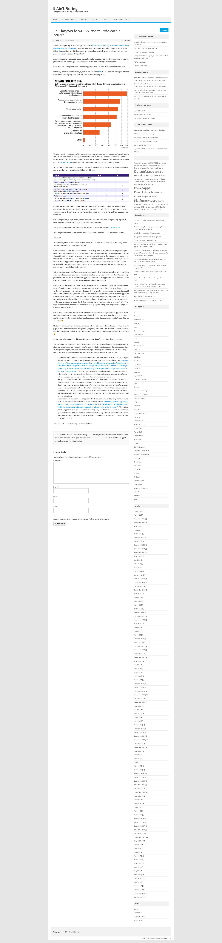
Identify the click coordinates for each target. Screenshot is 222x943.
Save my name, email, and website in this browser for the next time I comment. (81, 519)
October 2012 (138, 897)
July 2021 (137, 665)
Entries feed (138, 913)
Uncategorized (139, 480)
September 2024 (139, 552)
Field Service (154, 179)
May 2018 (137, 807)
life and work (146, 181)
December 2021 (139, 646)
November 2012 (139, 893)
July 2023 (137, 597)
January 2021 (138, 687)
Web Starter (138, 484)
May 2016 (137, 871)
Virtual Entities (146, 209)
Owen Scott (138, 84)
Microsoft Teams (140, 398)
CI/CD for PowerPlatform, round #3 (146, 48)
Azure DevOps (139, 319)
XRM (159, 209)
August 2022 (138, 624)
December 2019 (139, 736)
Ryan (135, 90)
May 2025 (137, 530)
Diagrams (159, 168)
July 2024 (137, 560)
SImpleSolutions (162, 204)
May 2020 (137, 717)
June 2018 (137, 803)
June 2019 (137, 758)
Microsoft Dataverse (158, 181)
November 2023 (139, 582)
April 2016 (137, 874)
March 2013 (138, 886)
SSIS (142, 207)
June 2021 (137, 668)
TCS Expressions (150, 207)
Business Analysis (140, 331)
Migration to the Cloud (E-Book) (144, 118)
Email (55, 497)
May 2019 (137, 762)
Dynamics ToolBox (140, 379)
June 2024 (137, 563)
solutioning (137, 207)
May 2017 (137, 852)
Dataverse (160, 166)
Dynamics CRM (141, 175)
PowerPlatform (155, 201)
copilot (136, 165)
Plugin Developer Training (142, 114)
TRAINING (83, 19)
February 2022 (139, 638)
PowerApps (142, 188)
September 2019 (139, 747)
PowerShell (138, 204)
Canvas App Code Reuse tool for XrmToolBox (149, 130)
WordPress (138, 492)
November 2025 (139, 519)
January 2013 (138, 889)
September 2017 (139, 837)
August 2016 (138, 863)
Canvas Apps (162, 163)
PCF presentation (140, 62)
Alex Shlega (60, 40)
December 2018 (139, 781)
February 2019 (139, 773)
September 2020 (139, 702)
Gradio (136, 387)
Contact (106, 19)
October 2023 (138, 586)
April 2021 (137, 676)
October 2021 (138, 653)
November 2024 (139, 549)
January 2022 (138, 642)
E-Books (95, 19)
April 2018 (137, 811)
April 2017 (137, 856)
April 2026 (137, 515)
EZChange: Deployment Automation (146, 137)
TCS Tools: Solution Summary (144, 134)
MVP (135, 184)
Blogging (137, 323)
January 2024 (138, 575)
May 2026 (137, 511)
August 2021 (138, 661)
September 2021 (139, 657)
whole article (115, 228)
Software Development (142, 454)
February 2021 (139, 683)
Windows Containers (141, 488)
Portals (151, 184)
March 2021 (138, 680)
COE (135, 338)
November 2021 (139, 650)
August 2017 (138, 841)
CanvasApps (153, 163)
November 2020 (139, 695)
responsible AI (66, 162)
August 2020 (138, 706)
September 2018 (139, 792)
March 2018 (138, 815)
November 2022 (139, 620)
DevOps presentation (141, 65)
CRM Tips (137, 349)
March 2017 (138, 859)
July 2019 (137, 755)
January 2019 (138, 777)
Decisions (137, 368)
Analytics (139, 163)
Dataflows (152, 165)
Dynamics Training (140, 110)
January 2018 (138, 822)
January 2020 (138, 732)
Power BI (158, 192)
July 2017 (137, 845)
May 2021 (137, 672)
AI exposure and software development (147, 237)
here (100, 72)
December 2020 (139, 691)
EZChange (145, 179)
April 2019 (137, 766)
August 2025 (138, 526)
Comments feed (139, 916)
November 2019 (139, 740)
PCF (145, 184)
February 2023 (139, 612)
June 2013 (137, 882)
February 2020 (139, 728)
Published (137, 439)
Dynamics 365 (138, 376)
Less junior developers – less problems (147, 233)
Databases (137, 357)
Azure (145, 163)
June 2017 (137, 848)
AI (61, 424)
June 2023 (137, 601)
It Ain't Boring (65, 8)
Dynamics (141, 171)
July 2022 (137, 627)
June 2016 (137, 867)
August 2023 (138, 593)
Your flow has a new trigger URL (144, 296)
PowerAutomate (144, 192)
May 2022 (137, 631)
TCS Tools (160, 207)
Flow (161, 179)
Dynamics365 (156, 172)
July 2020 (137, 710)
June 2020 (137, 713)
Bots (135, 327)
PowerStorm (147, 204)
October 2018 (138, 788)
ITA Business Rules (68, 19)
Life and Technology (141, 391)
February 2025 (139, 537)
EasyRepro (138, 179)
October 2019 (138, 743)
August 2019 (138, 751)
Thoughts (138, 209)
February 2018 (139, 818)
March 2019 (138, 770)
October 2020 (138, 698)
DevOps (153, 168)
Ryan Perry (137, 96)
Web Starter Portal (121, 19)
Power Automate (140, 413)
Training (137, 473)
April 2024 (137, 567)
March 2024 (138, 571)
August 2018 (138, 796)
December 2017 (139, 826)
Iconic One (145, 938)
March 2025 (138, 534)
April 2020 (137, 721)
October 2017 (138, 833)
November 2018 (139, 784)
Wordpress (167, 938)
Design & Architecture (142, 168)
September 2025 (139, 522)
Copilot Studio (143, 165)
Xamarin (154, 209)
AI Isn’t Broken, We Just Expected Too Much (148, 300)
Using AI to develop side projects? (145, 240)
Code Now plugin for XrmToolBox (145, 141)
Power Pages (141, 196)
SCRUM (136, 443)
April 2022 (137, 635)
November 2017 (139, 829)
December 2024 (139, 545)
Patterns (140, 184)
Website (56, 506)
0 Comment (126, 40)
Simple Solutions (139, 447)
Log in (136, 909)
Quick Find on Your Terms (142, 145)
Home (55, 19)
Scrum (154, 204)
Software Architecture (141, 450)
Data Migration (139, 353)
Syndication (138, 462)
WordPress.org (139, 920)
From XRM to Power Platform (144, 52)
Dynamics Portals (157, 175)
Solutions (137, 458)
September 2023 (139, 590)
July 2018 (137, 800)
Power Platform (68, 424)
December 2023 (139, 579)
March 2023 (138, 608)
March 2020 (138, 725)
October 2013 (138, 878)
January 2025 (138, 541)
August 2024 (138, 556)
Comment (57, 461)
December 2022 (139, 616)
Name (56, 487)
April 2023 (137, 605)
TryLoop (137, 477)
